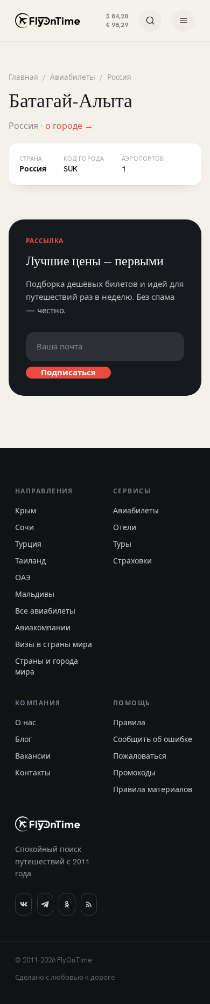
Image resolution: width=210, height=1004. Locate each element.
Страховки (132, 561)
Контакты (33, 773)
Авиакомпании (43, 627)
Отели (124, 527)
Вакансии (33, 756)
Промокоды (134, 773)
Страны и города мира (46, 666)
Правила (129, 722)
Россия (119, 77)
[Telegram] (45, 904)
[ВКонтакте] (23, 904)
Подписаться (68, 372)
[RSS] (89, 904)
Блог (23, 739)
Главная (23, 77)
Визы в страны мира (53, 644)
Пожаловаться (139, 756)
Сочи (24, 527)
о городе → (69, 126)
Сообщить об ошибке (152, 739)
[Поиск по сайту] (150, 20)
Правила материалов (152, 789)
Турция (28, 544)
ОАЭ (23, 577)
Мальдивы (34, 594)
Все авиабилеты (45, 611)
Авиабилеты (72, 77)
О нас (25, 722)
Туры (122, 544)
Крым (25, 510)
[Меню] (183, 20)
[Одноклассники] (67, 904)
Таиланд (30, 561)
